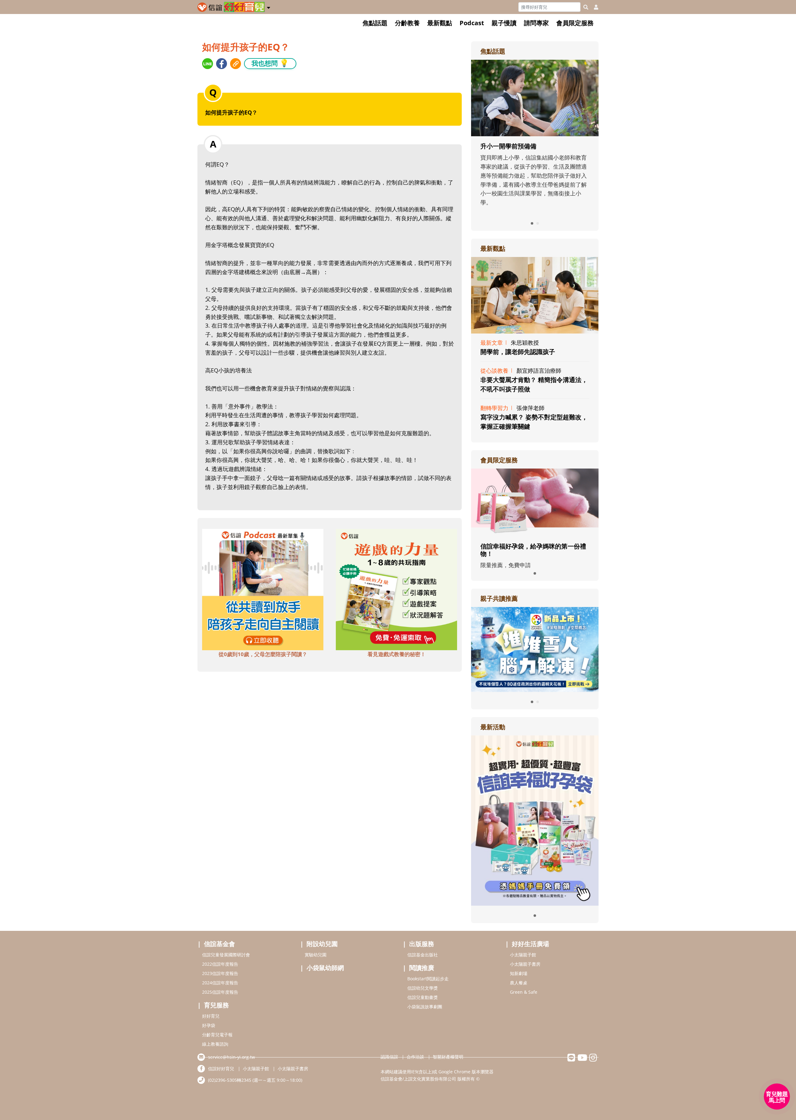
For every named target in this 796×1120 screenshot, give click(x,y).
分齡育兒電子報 (217, 1035)
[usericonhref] (594, 7)
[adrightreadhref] (535, 648)
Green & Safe (523, 992)
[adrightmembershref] (535, 502)
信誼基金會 (219, 944)
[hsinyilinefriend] (571, 1059)
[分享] (207, 63)
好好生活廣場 (530, 944)
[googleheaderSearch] (586, 7)
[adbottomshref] (262, 588)
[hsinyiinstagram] (593, 1059)
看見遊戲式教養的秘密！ (397, 654)
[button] (268, 6)
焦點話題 (375, 23)
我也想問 (270, 63)
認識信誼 (389, 1057)
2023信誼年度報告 (220, 973)
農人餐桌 (518, 983)
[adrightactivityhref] (535, 820)
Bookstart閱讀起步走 (428, 979)
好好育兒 (211, 1016)
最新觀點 (439, 23)
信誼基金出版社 (422, 955)
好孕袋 (208, 1025)
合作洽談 (415, 1057)
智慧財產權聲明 (448, 1057)
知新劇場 (518, 973)
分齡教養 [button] (407, 23)
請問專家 (536, 23)
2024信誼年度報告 (220, 983)
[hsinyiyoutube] (582, 1059)
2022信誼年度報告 (220, 964)
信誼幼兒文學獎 (422, 988)
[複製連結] (235, 63)
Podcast (472, 23)
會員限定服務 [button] (575, 23)
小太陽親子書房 (525, 964)
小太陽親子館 (523, 955)
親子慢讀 (504, 23)
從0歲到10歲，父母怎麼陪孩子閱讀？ (263, 654)
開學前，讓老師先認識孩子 (517, 352)
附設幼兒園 (322, 944)
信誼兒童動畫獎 (422, 997)
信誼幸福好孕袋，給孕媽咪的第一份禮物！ (533, 550)
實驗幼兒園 (315, 955)
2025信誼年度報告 (220, 992)
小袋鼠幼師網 (325, 968)
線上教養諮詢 (215, 1044)
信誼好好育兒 (221, 1068)
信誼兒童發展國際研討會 (226, 955)
